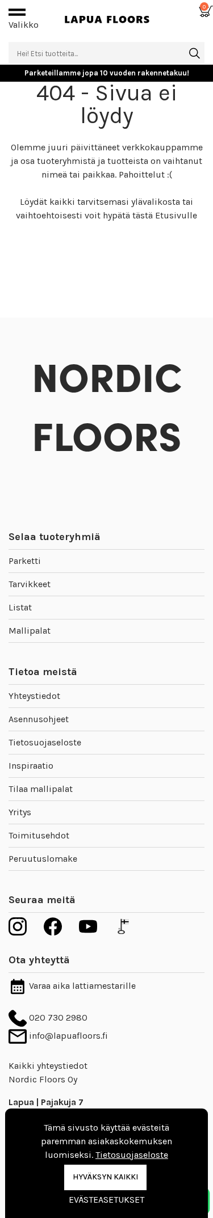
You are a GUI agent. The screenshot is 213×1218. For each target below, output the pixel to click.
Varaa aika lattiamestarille (81, 985)
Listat (20, 607)
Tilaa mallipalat (41, 788)
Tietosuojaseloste (45, 742)
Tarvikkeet (30, 584)
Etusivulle (176, 215)
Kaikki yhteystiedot (48, 1065)
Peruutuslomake (43, 858)
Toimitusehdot (39, 835)
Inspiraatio (31, 765)
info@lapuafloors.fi (67, 1035)
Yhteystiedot (34, 695)
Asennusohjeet (39, 719)
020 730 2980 (57, 1017)
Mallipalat (30, 630)
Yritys (20, 812)
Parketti (25, 560)
